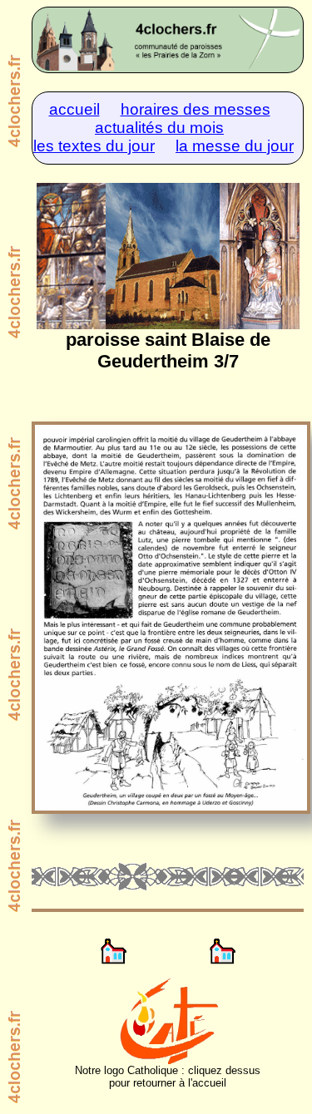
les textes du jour (94, 146)
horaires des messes (195, 109)
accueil (74, 109)
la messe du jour (235, 146)
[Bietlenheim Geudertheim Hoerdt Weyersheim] (167, 40)
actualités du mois (159, 127)
